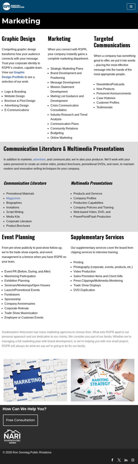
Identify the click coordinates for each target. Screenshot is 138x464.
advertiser (39, 159)
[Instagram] (132, 460)
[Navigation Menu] (131, 6)
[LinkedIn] (125, 460)
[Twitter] (119, 460)
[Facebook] (112, 460)
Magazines (13, 198)
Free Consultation (20, 420)
